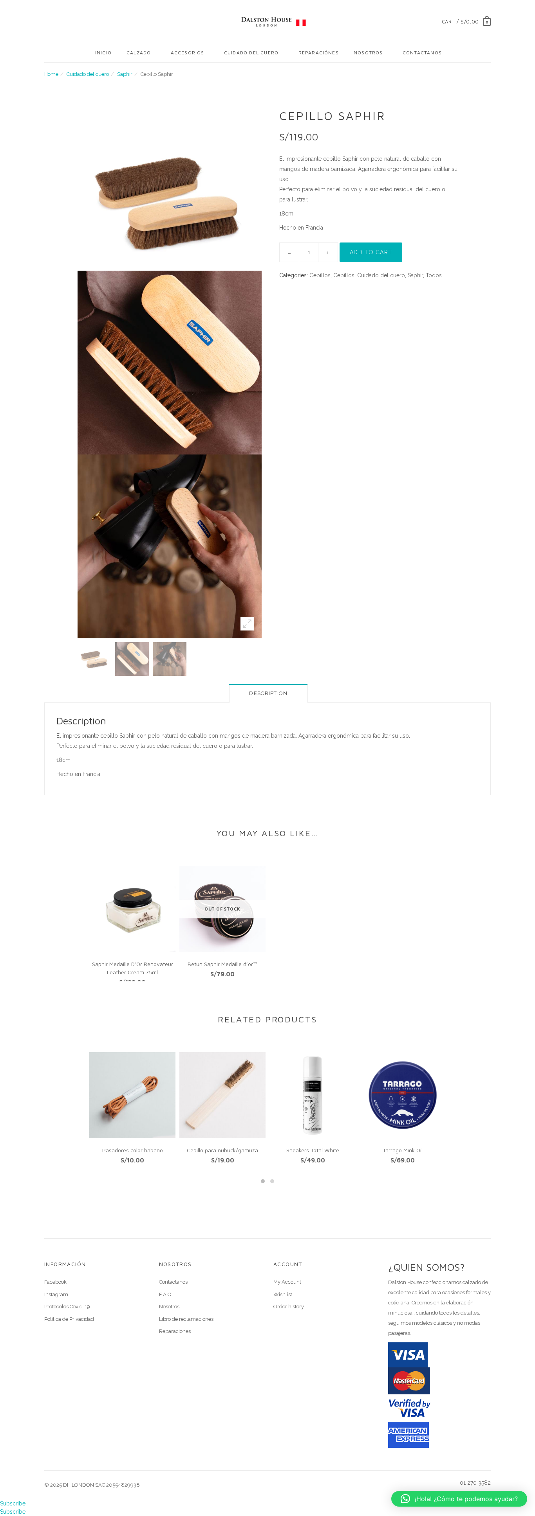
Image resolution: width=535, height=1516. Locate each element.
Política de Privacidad (69, 1319)
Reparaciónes (318, 53)
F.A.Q (165, 1294)
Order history (288, 1306)
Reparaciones (175, 1331)
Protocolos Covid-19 (67, 1306)
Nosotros (368, 53)
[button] (263, 1181)
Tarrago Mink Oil (403, 1150)
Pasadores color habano (132, 1150)
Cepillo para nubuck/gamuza (222, 1150)
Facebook (55, 1282)
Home (51, 74)
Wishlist (282, 1294)
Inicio (103, 53)
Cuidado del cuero (251, 53)
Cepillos (320, 275)
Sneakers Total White (312, 1150)
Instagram (56, 1294)
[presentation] (73, 1104)
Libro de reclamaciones (186, 1319)
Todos (434, 275)
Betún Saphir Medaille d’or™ (222, 964)
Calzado (139, 53)
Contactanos (422, 53)
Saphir (124, 74)
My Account (287, 1282)
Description (268, 693)
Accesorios (187, 53)
